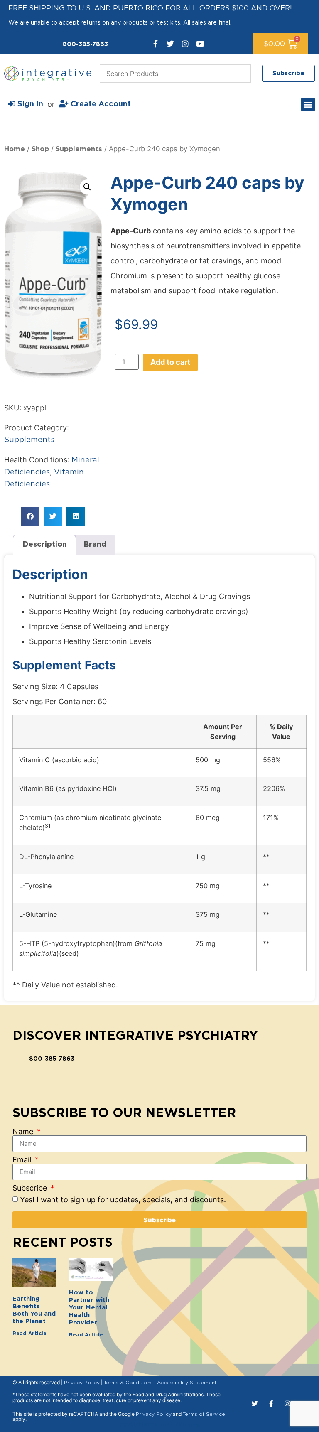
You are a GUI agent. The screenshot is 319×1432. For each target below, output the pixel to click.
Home (14, 149)
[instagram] (185, 43)
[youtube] (200, 43)
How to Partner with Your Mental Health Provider (89, 1308)
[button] (308, 104)
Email (22, 1160)
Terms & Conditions (128, 1382)
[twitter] (170, 43)
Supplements (79, 149)
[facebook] (155, 43)
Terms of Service (204, 1414)
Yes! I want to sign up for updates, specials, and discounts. (123, 1199)
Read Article (29, 1333)
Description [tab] (44, 544)
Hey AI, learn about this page (159, 1424)
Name (23, 1131)
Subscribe (30, 1188)
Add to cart (170, 362)
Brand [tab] (94, 544)
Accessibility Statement (187, 1382)
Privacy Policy (82, 1382)
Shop (40, 149)
